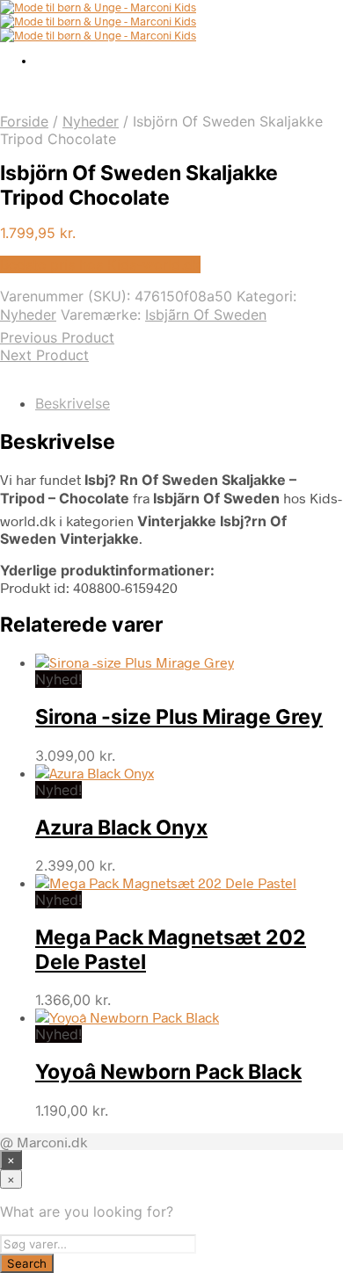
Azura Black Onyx (121, 827)
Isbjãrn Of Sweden (205, 314)
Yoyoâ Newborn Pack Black (168, 1072)
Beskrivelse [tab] (72, 403)
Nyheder (90, 121)
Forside (24, 121)
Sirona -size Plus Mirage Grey (179, 717)
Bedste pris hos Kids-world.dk (100, 264)
